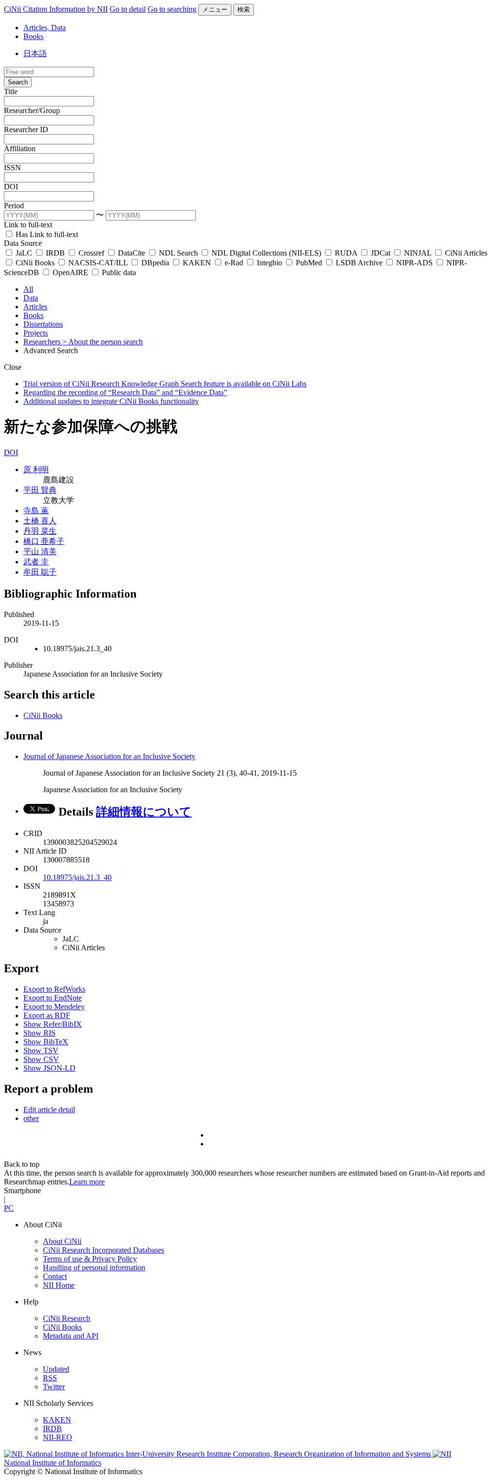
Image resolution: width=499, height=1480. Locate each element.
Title (11, 91)
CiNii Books (35, 263)
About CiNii (62, 1241)
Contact (55, 1276)
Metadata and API (70, 1336)
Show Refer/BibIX (52, 1024)
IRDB (55, 253)
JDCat (380, 253)
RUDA (346, 253)
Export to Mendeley (54, 1006)
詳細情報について (144, 811)
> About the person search (102, 342)
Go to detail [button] (128, 9)
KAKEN (197, 263)
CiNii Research (66, 1318)
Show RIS (39, 1033)
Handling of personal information (94, 1267)
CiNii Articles (465, 253)
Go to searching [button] (172, 9)
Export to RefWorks (54, 989)
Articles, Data (44, 27)
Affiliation (20, 148)
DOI (11, 186)
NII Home (59, 1285)
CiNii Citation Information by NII (56, 9)
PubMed (309, 263)
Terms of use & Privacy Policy (90, 1259)
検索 (243, 9)
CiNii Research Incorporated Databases (103, 1250)
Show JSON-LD (49, 1068)
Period (14, 205)
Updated (56, 1369)
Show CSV (41, 1059)
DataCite (131, 253)
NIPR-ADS (414, 263)
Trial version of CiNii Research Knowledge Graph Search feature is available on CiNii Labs (165, 384)
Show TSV (40, 1050)
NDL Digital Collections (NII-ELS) (266, 253)
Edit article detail (49, 1109)
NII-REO (57, 1437)
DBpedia (155, 263)
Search (18, 82)
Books (33, 36)
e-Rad (234, 263)
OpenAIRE (70, 272)
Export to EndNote (52, 998)
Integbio (269, 263)
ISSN (12, 167)
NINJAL (417, 253)
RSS (50, 1378)
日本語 (35, 53)
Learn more (87, 1182)
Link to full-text (28, 224)
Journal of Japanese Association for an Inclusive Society (109, 756)
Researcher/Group (32, 110)
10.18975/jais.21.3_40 (77, 877)
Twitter (54, 1386)
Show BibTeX (45, 1042)
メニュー (215, 9)
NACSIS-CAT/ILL (98, 263)
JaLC (24, 253)
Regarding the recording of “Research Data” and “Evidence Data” (125, 392)
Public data (118, 272)
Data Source (23, 243)
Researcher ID (26, 129)
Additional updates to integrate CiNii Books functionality (111, 401)
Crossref (91, 253)
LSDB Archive (359, 263)
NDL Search (178, 253)
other (31, 1118)
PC (9, 1208)
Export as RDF (46, 1015)
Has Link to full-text (46, 234)
